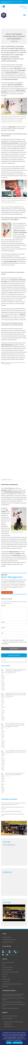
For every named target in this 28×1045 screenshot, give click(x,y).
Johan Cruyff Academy (7, 967)
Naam (3, 622)
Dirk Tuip (10, 84)
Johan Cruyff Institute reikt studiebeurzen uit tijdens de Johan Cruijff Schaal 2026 (15, 774)
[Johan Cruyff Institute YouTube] (12, 952)
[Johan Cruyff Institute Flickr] (4, 954)
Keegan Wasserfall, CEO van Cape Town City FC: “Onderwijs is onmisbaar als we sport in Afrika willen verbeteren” (15, 695)
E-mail (3, 627)
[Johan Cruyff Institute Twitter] (11, 951)
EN (1, 6)
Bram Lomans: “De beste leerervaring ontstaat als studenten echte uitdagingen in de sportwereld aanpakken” (15, 671)
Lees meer (8, 592)
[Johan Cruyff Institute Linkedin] (17, 951)
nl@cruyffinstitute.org (9, 1026)
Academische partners (7, 942)
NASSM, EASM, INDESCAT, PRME (9, 1016)
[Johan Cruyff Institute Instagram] (5, 952)
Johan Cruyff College (7, 969)
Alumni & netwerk (6, 979)
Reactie (3, 605)
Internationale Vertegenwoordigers (10, 972)
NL (3, 6)
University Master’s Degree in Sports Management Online (13, 1005)
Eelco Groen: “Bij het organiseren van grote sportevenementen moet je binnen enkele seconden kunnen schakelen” (14, 725)
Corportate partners (7, 937)
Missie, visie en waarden (8, 962)
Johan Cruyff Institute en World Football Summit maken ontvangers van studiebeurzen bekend (15, 751)
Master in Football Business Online (10, 1008)
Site (2, 633)
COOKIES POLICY (17, 1042)
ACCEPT (9, 1042)
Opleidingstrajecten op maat (8, 939)
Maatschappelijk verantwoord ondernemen (12, 984)
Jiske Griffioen (17, 84)
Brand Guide (5, 986)
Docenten (4, 976)
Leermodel (4, 974)
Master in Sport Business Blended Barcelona (11, 811)
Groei (3, 964)
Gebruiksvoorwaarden (7, 1018)
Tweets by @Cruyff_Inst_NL (9, 845)
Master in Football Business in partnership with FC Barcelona (13, 998)
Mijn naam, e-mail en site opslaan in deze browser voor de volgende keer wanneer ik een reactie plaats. (14, 641)
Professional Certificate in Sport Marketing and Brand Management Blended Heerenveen (13, 994)
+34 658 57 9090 (7, 1024)
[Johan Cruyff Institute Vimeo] (17, 952)
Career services (5, 981)
